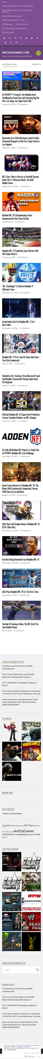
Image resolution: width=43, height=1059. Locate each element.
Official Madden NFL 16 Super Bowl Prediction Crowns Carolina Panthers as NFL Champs (21, 416)
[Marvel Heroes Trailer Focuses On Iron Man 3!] (11, 922)
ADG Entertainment (17, 826)
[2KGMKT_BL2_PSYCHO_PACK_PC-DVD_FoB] (31, 751)
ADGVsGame (7, 24)
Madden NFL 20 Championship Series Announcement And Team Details (17, 217)
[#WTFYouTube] (31, 902)
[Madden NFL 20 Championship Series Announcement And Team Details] (21, 201)
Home (4, 2)
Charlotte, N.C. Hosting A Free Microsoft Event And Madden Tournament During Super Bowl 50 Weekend (21, 379)
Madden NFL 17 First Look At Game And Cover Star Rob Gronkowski (20, 359)
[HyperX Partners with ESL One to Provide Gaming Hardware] (11, 862)
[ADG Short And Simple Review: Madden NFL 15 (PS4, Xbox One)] (21, 510)
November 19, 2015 (10, 456)
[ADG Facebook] (11, 42)
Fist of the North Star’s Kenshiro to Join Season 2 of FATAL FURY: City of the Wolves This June (21, 692)
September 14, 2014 (10, 531)
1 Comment (22, 421)
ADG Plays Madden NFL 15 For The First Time (20, 591)
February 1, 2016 (8, 421)
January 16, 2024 (8, 104)
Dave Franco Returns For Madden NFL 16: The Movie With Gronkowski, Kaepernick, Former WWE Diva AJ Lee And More (20, 488)
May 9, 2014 (6, 631)
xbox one (4, 837)
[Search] (16, 42)
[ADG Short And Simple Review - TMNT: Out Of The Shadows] (31, 882)
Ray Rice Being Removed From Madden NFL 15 (20, 559)
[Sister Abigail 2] (11, 751)
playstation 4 (31, 834)
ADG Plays (28, 825)
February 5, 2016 (8, 385)
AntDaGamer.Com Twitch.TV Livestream (17, 6)
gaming (22, 834)
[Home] (4, 38)
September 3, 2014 (9, 595)
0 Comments (23, 104)
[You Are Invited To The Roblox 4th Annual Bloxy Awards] (31, 941)
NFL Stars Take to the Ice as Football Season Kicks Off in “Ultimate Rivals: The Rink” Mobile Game (20, 180)
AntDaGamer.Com (15, 52)
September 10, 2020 (10, 186)
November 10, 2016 (10, 328)
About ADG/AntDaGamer (12, 16)
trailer (37, 834)
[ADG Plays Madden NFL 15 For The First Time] (21, 578)
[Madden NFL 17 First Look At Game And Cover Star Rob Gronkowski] (21, 343)
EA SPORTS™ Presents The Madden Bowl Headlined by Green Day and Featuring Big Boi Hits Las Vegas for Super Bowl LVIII (20, 98)
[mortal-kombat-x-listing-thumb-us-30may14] (11, 771)
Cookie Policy (12, 1049)
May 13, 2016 (7, 364)
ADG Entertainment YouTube (13, 20)
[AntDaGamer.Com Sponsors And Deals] (11, 902)
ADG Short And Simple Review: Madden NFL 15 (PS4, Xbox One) (21, 526)
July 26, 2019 (7, 222)
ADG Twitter (8, 809)
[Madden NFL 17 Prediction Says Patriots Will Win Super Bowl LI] (21, 237)
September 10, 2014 (10, 563)
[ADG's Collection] (11, 882)
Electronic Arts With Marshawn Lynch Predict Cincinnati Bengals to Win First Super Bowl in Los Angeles (20, 141)
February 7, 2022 (8, 148)
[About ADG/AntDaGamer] (21, 38)
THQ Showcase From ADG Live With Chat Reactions (17, 667)
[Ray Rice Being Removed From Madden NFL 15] (21, 546)
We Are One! (7, 793)
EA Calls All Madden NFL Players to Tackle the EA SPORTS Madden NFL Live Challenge (20, 451)
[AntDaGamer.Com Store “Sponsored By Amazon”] (15, 38)
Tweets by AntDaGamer (12, 813)
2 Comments (25, 186)
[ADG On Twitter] (37, 38)
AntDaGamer (23, 831)
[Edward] (11, 731)
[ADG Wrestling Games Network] (5, 42)
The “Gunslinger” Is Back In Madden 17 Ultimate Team (17, 288)
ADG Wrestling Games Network (14, 28)
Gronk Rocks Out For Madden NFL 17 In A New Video (18, 323)
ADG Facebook (8, 32)
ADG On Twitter (22, 24)
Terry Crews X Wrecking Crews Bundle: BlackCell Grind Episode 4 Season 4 (18, 675)
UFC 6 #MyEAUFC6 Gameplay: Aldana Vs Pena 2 (19, 683)
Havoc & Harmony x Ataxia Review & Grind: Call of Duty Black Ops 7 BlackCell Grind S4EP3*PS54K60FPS (20, 702)
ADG (9, 825)
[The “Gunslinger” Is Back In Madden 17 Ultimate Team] (21, 272)
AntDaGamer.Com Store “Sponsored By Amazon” (17, 11)
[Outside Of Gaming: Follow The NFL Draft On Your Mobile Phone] (21, 610)
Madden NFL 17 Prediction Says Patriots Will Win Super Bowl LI (20, 252)
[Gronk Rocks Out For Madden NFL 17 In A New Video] (21, 308)
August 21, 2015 (8, 495)
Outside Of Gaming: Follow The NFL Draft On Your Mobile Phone (20, 625)
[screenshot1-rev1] (31, 731)
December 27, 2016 (9, 293)
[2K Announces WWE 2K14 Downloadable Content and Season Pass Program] (31, 922)
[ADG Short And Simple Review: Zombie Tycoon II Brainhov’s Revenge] (11, 941)
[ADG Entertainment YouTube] (26, 38)
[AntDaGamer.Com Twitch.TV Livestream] (10, 38)
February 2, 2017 (8, 257)
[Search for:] (21, 969)
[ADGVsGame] (32, 38)
